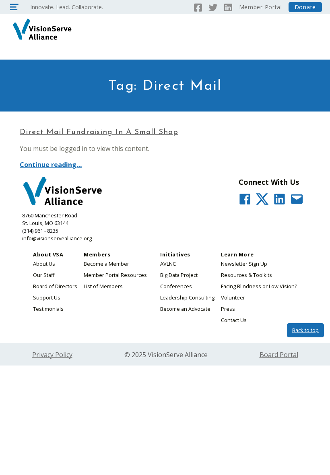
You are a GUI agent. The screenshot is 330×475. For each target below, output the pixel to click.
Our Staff (44, 275)
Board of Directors (55, 286)
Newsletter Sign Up (244, 263)
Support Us (46, 297)
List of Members (103, 286)
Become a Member (106, 263)
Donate (305, 7)
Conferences (176, 286)
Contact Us (234, 320)
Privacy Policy (52, 354)
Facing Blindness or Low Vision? (259, 286)
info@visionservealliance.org (57, 238)
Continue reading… (51, 164)
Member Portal (260, 7)
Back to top (305, 330)
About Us (44, 263)
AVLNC (168, 263)
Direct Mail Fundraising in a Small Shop (99, 132)
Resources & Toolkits (246, 275)
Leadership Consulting (187, 297)
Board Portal (279, 354)
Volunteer (233, 297)
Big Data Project (179, 275)
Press (228, 308)
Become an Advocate (185, 308)
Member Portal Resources (115, 275)
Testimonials (48, 308)
